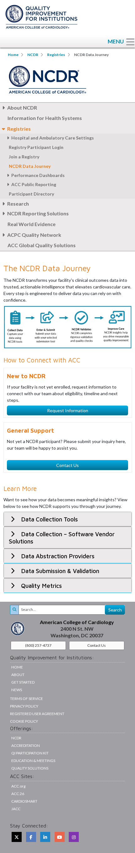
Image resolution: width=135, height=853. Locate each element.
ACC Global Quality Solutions (42, 245)
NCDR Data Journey (30, 166)
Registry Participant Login (36, 147)
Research (18, 204)
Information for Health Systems (45, 118)
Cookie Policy (24, 721)
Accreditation (25, 745)
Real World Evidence (32, 224)
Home (13, 54)
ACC (17, 793)
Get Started (23, 682)
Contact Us (67, 465)
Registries (56, 54)
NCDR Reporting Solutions (38, 213)
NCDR (32, 54)
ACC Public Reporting (33, 184)
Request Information (67, 410)
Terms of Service (26, 698)
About (17, 674)
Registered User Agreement (37, 713)
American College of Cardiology (77, 622)
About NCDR (22, 108)
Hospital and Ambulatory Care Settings (52, 137)
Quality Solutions (29, 768)
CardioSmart (24, 801)
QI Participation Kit (30, 753)
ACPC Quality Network (34, 235)
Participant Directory (31, 193)
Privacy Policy (24, 706)
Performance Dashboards (38, 175)
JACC (15, 808)
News (16, 689)
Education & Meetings (33, 760)
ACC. (18, 786)
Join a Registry (24, 156)
